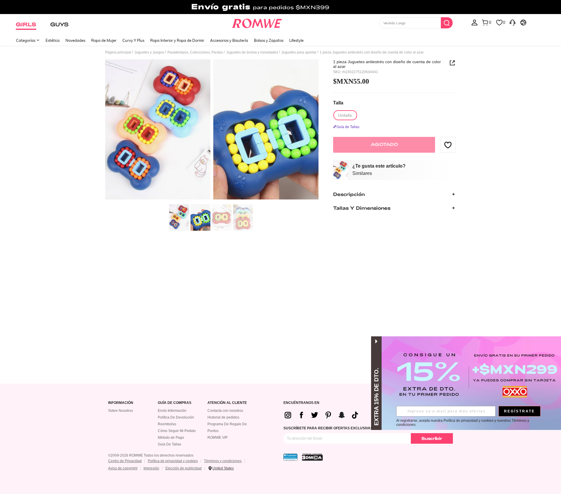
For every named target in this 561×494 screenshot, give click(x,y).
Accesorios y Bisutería (229, 40)
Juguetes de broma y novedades (252, 52)
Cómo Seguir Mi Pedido (177, 431)
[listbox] (474, 22)
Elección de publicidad (183, 468)
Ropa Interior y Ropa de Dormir (177, 40)
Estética (53, 40)
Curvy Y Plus (133, 40)
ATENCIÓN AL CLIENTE (227, 403)
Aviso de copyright (122, 468)
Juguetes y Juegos (149, 52)
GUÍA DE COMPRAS (174, 403)
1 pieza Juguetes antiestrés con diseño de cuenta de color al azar (387, 64)
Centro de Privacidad (125, 461)
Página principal (118, 52)
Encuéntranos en (301, 403)
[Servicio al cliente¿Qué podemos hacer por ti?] (512, 22)
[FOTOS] (211, 130)
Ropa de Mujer (104, 40)
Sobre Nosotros (120, 411)
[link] (280, 7)
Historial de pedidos (223, 417)
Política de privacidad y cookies (173, 461)
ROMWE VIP (217, 438)
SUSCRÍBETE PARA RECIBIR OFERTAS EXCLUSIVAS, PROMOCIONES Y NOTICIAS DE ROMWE (362, 428)
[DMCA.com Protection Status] (312, 457)
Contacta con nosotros (225, 411)
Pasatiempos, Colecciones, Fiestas (195, 52)
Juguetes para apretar (298, 52)
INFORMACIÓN (120, 403)
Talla (338, 103)
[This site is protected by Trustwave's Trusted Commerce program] (290, 457)
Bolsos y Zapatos (268, 40)
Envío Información (172, 411)
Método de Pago (171, 438)
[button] (448, 145)
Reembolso (167, 424)
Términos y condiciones (223, 461)
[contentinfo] (323, 415)
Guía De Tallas (169, 444)
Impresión (151, 468)
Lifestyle (296, 40)
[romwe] (257, 22)
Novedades (75, 40)
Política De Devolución (176, 417)
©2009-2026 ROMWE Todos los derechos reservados (150, 455)
